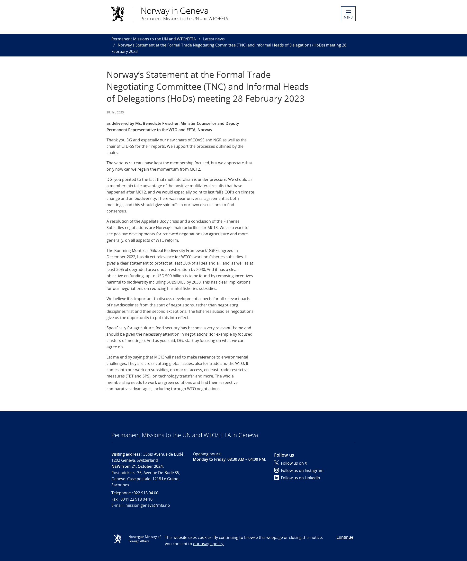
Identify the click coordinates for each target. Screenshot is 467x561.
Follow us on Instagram (302, 470)
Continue (344, 537)
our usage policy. (208, 543)
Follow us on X (294, 463)
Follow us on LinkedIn (300, 477)
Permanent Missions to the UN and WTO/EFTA (153, 39)
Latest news (214, 39)
